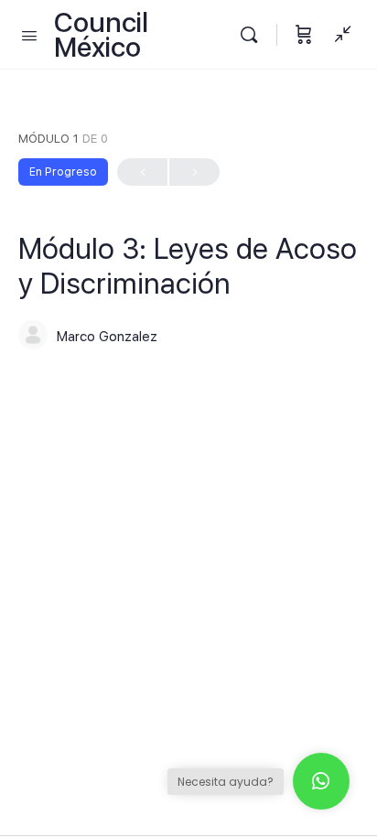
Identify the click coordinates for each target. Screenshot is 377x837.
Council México (101, 34)
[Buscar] (253, 34)
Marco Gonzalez (107, 336)
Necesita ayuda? (226, 781)
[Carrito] (304, 34)
